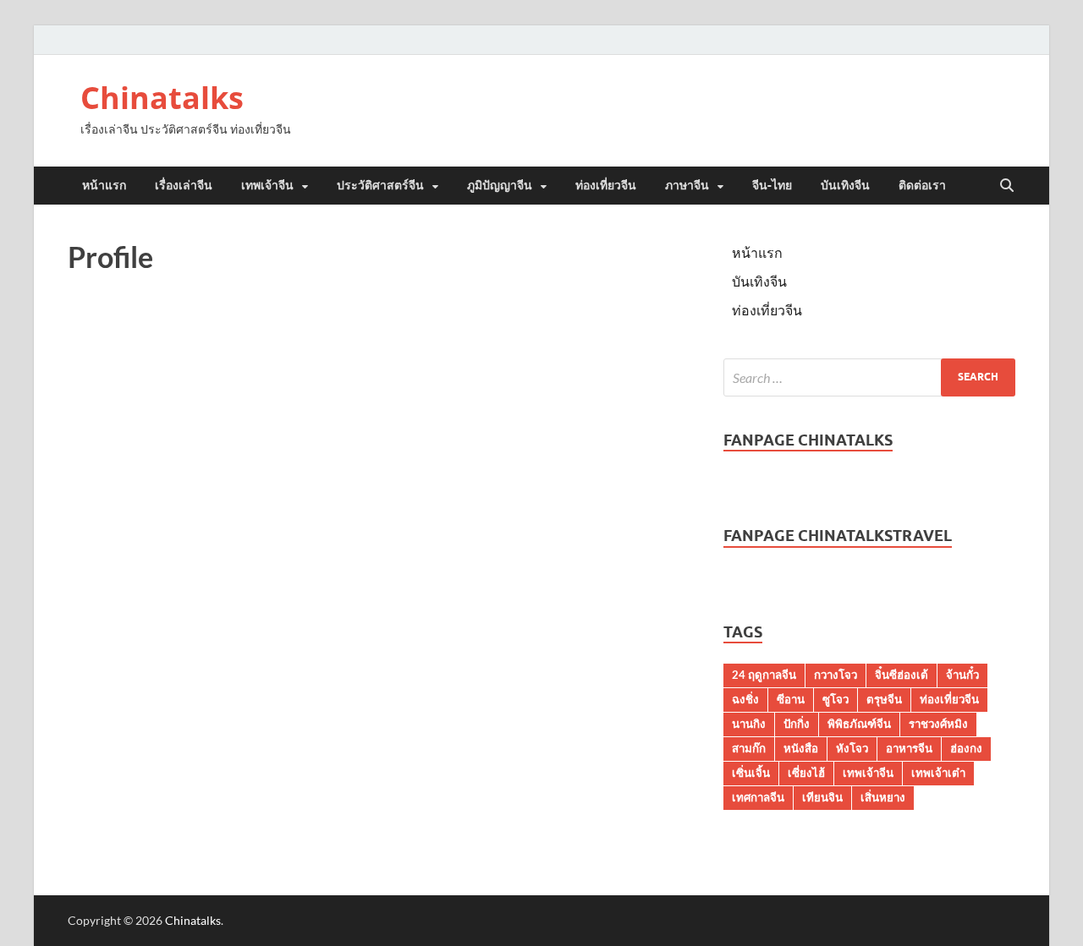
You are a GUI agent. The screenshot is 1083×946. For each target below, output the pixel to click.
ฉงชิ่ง (745, 699)
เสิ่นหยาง (882, 797)
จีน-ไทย (772, 185)
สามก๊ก (749, 748)
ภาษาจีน (687, 185)
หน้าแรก (104, 185)
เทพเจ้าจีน (267, 185)
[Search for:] (869, 377)
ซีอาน (791, 699)
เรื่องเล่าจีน (183, 185)
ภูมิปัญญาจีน (499, 185)
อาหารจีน (909, 748)
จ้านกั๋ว (962, 674)
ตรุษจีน (884, 699)
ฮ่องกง (966, 748)
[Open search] (1007, 186)
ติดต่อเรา (922, 185)
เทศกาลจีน (758, 797)
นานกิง (749, 723)
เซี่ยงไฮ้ (806, 772)
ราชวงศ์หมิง (938, 723)
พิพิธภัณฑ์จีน (859, 723)
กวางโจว (835, 674)
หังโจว (852, 748)
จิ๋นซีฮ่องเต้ (901, 674)
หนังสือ (800, 748)
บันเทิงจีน (845, 185)
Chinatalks (162, 97)
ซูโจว (835, 699)
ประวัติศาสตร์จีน (380, 185)
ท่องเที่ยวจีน (605, 185)
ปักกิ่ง (796, 723)
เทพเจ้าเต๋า (938, 772)
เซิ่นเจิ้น (751, 772)
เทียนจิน (822, 797)
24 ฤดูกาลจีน (764, 674)
